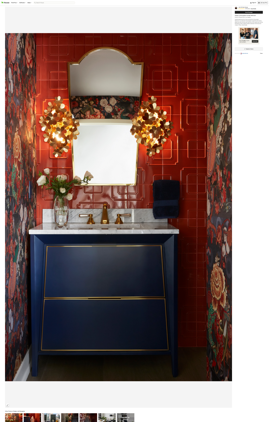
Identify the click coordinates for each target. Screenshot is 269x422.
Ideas (28, 2)
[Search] (35, 2)
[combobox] (54, 2)
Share (115, 405)
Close (261, 53)
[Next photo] (229, 207)
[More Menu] (229, 405)
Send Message (249, 12)
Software (22, 2)
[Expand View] (7, 405)
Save (123, 405)
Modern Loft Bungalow (19, 411)
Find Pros (14, 2)
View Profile (253, 8)
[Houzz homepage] (5, 2)
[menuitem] (14, 3)
